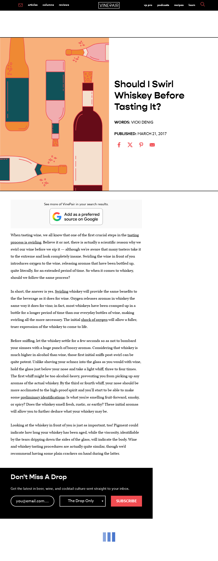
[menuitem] (20, 5)
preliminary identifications (43, 397)
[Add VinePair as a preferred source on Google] (76, 216)
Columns (48, 5)
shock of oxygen (94, 319)
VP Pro (148, 5)
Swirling (61, 291)
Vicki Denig (142, 122)
